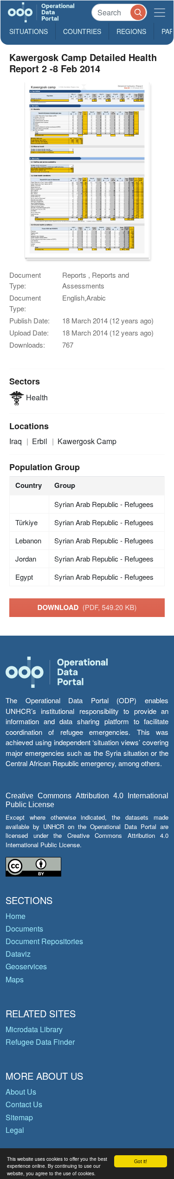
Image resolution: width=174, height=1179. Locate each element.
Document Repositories (44, 941)
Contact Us (24, 1104)
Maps (15, 979)
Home (16, 916)
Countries (82, 31)
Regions (131, 31)
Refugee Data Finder (40, 1041)
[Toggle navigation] (159, 12)
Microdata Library (34, 1029)
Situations (28, 31)
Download (87, 607)
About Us (21, 1091)
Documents (24, 928)
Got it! (140, 1161)
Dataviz (18, 953)
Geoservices (26, 966)
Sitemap (19, 1117)
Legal (15, 1129)
